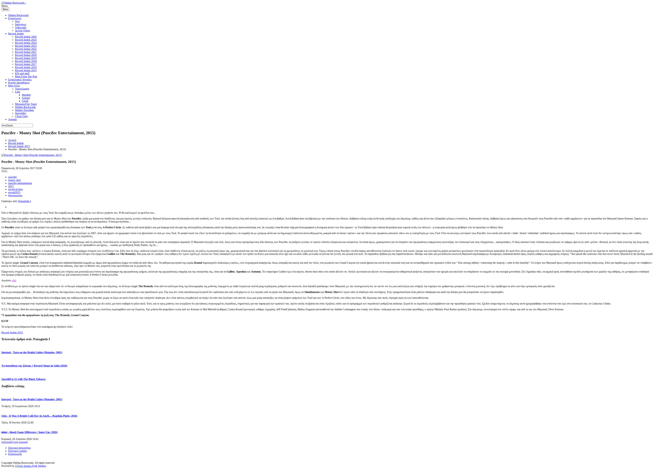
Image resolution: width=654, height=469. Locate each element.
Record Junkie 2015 (26, 70)
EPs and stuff (22, 73)
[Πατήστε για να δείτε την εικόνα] (31, 155)
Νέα (17, 21)
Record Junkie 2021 (26, 52)
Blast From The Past (26, 76)
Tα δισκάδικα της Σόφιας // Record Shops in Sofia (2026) (34, 365)
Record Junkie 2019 (26, 58)
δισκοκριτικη (15, 195)
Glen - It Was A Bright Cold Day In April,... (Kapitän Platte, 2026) (39, 415)
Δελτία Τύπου (22, 30)
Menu (5, 9)
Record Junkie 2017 (26, 64)
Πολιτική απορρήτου (19, 447)
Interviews (20, 24)
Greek (25, 101)
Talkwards (20, 27)
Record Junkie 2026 (26, 36)
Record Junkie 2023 (26, 45)
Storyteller (20, 113)
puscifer (12, 177)
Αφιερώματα (22, 88)
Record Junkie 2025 (26, 39)
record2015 (14, 192)
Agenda (12, 119)
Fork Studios (39, 465)
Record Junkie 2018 (26, 61)
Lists (17, 91)
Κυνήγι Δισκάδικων (19, 82)
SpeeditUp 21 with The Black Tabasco (23, 379)
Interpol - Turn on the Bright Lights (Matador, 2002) (31, 352)
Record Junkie (16, 33)
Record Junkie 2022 (26, 48)
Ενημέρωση (14, 18)
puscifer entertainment (20, 183)
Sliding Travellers (24, 110)
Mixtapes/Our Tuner (26, 104)
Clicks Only (21, 116)
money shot (14, 180)
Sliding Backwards (18, 15)
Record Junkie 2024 (26, 42)
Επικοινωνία (15, 453)
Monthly (26, 94)
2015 (11, 186)
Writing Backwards (25, 107)
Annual (26, 97)
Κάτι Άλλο (14, 85)
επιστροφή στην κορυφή (14, 442)
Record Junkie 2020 (26, 55)
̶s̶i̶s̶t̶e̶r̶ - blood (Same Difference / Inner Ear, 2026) (29, 432)
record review (15, 189)
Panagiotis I (24, 201)
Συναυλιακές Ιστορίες (20, 79)
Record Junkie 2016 (26, 67)
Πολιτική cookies (17, 450)
